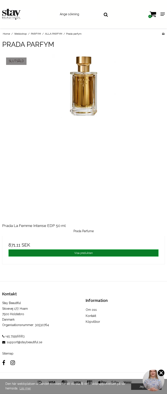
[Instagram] (12, 362)
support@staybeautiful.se (24, 342)
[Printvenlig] (163, 33)
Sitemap (7, 353)
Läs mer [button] (25, 388)
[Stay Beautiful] (27, 14)
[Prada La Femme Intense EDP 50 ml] (83, 135)
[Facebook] (3, 362)
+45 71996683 (15, 336)
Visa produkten (83, 253)
